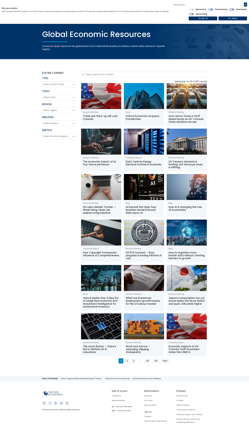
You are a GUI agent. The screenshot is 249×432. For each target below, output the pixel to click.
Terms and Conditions (186, 410)
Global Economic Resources (117, 378)
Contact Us (116, 396)
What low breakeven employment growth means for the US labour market (143, 301)
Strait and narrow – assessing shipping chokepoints (138, 349)
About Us (148, 396)
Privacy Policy (182, 396)
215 (147, 360)
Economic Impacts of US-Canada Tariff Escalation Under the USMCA (184, 349)
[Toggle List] (73, 84)
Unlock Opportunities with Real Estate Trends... (81, 378)
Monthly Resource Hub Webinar (147, 378)
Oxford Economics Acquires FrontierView (142, 117)
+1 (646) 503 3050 (123, 411)
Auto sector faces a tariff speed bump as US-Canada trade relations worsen (186, 119)
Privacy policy (179, 5)
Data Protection (183, 405)
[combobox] (56, 84)
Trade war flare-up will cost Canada (100, 117)
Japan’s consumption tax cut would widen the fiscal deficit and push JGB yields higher (187, 301)
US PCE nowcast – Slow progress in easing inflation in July (144, 255)
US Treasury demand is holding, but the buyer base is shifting (186, 164)
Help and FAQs (150, 405)
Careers (147, 416)
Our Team (148, 400)
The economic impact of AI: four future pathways (99, 163)
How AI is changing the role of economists (185, 208)
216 (156, 360)
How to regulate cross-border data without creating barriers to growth (187, 255)
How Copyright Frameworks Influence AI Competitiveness (101, 254)
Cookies (180, 400)
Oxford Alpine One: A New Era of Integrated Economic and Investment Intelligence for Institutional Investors (101, 302)
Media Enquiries (118, 400)
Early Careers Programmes (155, 421)
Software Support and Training (189, 414)
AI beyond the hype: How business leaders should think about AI (141, 210)
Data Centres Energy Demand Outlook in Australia (143, 163)
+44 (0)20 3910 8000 (123, 407)
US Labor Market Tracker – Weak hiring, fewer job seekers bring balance (99, 210)
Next (165, 360)
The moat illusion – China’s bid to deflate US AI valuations (99, 349)
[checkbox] (191, 9)
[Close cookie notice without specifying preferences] (245, 4)
